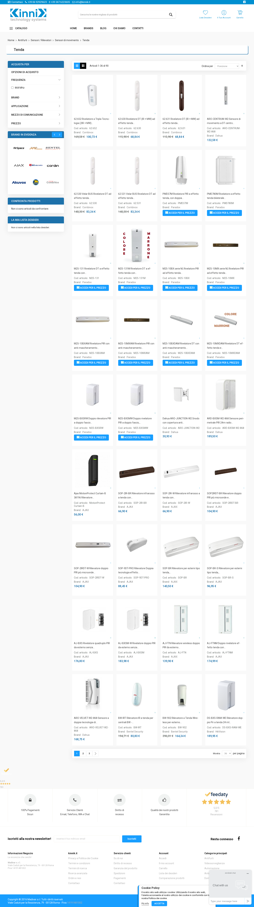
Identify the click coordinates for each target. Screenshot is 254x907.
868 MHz (20, 87)
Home (11, 40)
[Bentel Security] (52, 148)
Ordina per (207, 66)
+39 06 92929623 (37, 2)
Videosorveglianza (214, 863)
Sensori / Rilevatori (41, 40)
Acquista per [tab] (20, 64)
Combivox (87, 132)
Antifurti (23, 40)
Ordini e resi (74, 878)
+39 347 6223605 (60, 2)
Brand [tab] (15, 97)
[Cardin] (52, 165)
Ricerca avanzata (77, 873)
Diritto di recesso (123, 863)
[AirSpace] (18, 148)
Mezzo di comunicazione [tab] (27, 114)
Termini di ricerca (77, 868)
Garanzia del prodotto (125, 868)
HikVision (220, 731)
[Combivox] (52, 182)
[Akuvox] (18, 182)
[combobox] (127, 14)
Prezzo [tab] (16, 123)
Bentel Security (135, 731)
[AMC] (35, 148)
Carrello (163, 868)
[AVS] (35, 165)
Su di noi (118, 858)
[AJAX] (18, 165)
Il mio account (166, 863)
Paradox (175, 207)
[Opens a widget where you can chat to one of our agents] (230, 887)
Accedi (162, 858)
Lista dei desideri (168, 873)
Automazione (211, 868)
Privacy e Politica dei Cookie (83, 858)
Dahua (219, 135)
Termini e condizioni (79, 863)
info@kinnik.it (83, 2)
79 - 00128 (43, 865)
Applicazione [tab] (19, 106)
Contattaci (17, 2)
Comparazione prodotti (171, 878)
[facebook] (239, 838)
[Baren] (35, 182)
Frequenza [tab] (18, 80)
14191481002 (19, 868)
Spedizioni (119, 873)
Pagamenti (120, 878)
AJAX (85, 510)
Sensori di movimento (67, 40)
